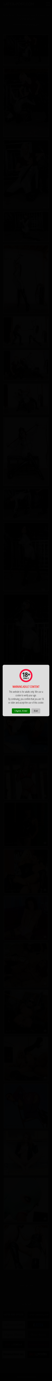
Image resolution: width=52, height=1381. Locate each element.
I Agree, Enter (21, 711)
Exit (36, 711)
